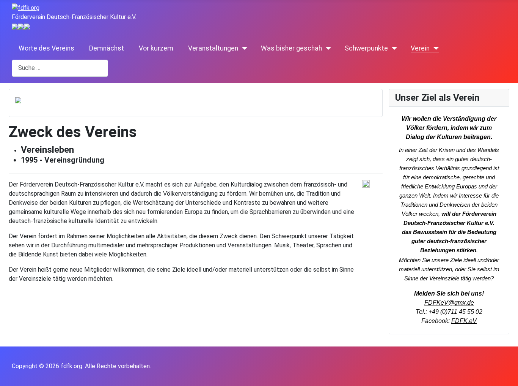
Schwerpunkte (366, 48)
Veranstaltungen (213, 48)
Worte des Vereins (47, 48)
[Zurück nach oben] (508, 376)
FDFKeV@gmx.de (449, 302)
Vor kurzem (157, 48)
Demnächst (107, 48)
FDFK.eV (464, 321)
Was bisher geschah (291, 48)
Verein (420, 48)
